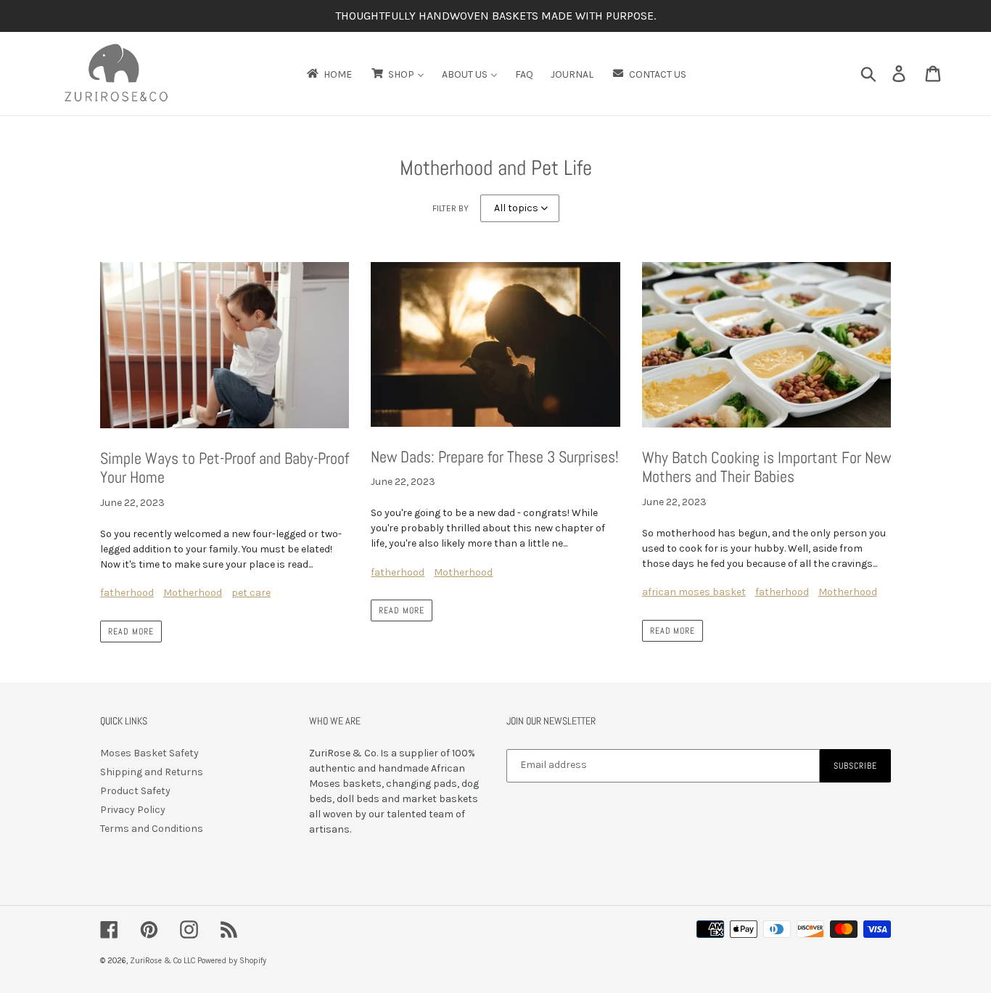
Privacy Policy (132, 810)
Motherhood (192, 593)
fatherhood (127, 593)
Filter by (450, 208)
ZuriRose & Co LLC (162, 960)
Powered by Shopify (231, 960)
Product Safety (135, 791)
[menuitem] (328, 74)
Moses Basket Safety (149, 753)
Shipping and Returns (151, 772)
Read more (131, 631)
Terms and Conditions (151, 828)
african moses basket (694, 592)
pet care (251, 593)
